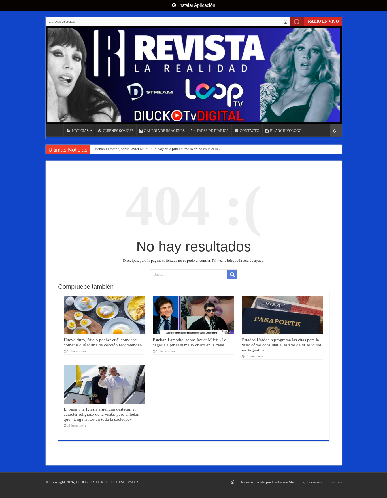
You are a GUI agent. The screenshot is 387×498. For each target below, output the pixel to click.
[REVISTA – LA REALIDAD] (194, 75)
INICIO (55, 130)
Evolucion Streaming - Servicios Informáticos (307, 482)
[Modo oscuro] (336, 130)
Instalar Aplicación (196, 5)
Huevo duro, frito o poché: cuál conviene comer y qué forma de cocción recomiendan (103, 342)
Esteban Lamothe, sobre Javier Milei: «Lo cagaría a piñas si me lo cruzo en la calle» (157, 149)
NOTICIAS (80, 131)
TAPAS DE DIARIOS (212, 131)
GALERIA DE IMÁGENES (164, 131)
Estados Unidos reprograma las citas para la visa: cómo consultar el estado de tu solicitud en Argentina (281, 344)
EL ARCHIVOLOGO (285, 131)
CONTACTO (249, 131)
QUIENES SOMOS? (118, 131)
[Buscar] (232, 274)
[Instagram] (285, 21)
